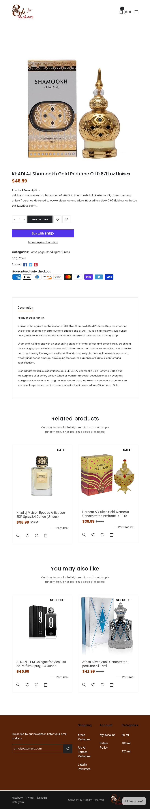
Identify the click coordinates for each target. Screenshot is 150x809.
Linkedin (42, 797)
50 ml (125, 735)
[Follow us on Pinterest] (36, 264)
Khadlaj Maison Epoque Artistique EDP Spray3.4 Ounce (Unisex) (40, 514)
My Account (107, 735)
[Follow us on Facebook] (25, 264)
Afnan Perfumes (84, 737)
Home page (37, 252)
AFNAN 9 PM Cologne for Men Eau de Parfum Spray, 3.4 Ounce (41, 664)
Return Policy (104, 745)
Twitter (30, 797)
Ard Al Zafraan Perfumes (84, 752)
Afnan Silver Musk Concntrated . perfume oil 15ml (105, 664)
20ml (22, 258)
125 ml (126, 751)
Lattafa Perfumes (84, 767)
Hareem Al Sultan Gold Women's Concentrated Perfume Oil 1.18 (105, 514)
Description (25, 307)
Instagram (18, 802)
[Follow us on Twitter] (30, 264)
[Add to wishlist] (57, 219)
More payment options (43, 242)
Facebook (17, 797)
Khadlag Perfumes (58, 252)
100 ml (126, 743)
